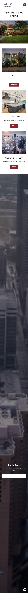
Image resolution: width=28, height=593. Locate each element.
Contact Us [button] (14, 476)
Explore (14, 167)
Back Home (14, 84)
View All (14, 125)
